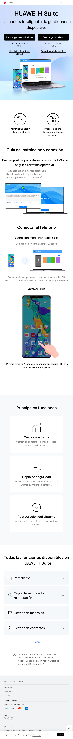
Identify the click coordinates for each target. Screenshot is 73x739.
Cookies (39, 730)
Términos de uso (16, 730)
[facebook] (5, 718)
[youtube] (8, 718)
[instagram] (12, 718)
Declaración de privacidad (28, 730)
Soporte (12, 682)
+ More (36, 642)
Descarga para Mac (53, 37)
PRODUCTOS (8, 687)
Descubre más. (36, 736)
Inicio (5, 682)
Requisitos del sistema (19, 51)
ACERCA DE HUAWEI (10, 700)
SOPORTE (7, 696)
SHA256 (19, 54)
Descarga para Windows (19, 37)
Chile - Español (8, 727)
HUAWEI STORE (9, 692)
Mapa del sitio (7, 730)
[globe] (4, 727)
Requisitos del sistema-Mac (53, 51)
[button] (61, 2)
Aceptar (60, 734)
